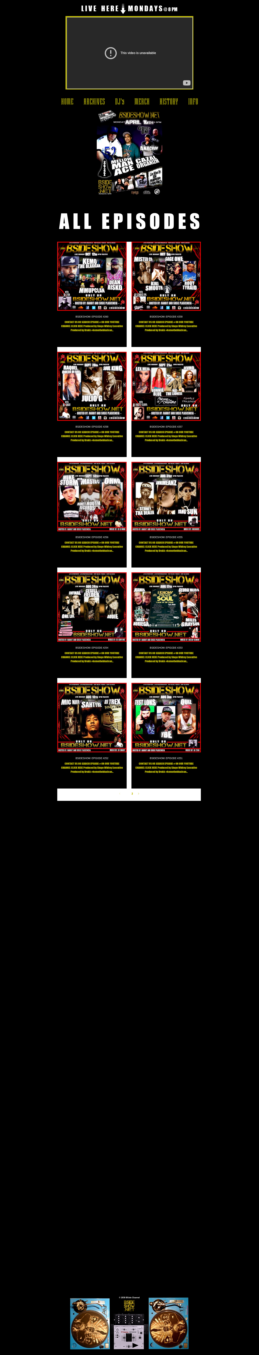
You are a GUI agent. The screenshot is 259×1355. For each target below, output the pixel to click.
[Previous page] (119, 793)
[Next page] (138, 793)
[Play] (135, 1345)
